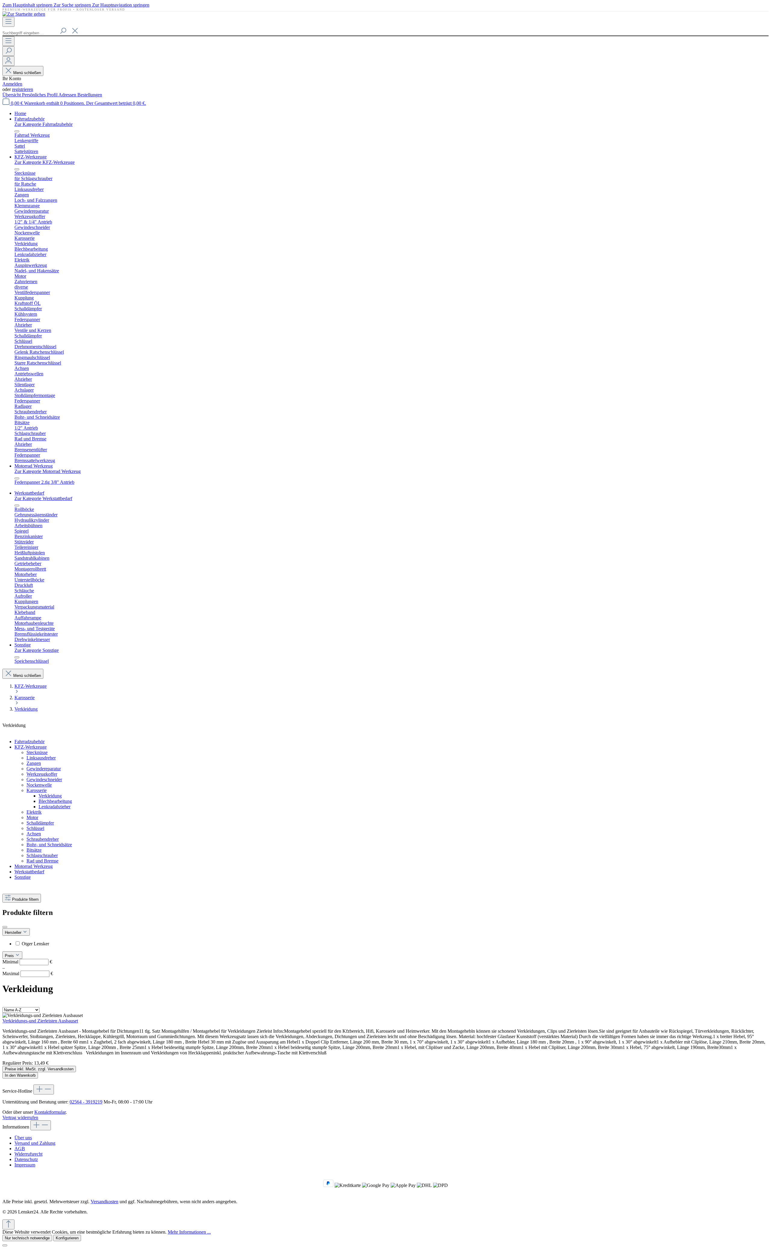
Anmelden (12, 83)
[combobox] (29, 33)
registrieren (22, 89)
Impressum (24, 1164)
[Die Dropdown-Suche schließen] (75, 31)
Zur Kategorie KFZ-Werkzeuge (44, 162)
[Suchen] (63, 31)
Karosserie (37, 790)
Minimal (27, 961)
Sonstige (22, 877)
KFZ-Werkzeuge (30, 747)
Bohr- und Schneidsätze (49, 844)
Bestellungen (89, 94)
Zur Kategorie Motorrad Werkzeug (47, 471)
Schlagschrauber (42, 855)
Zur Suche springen (73, 5)
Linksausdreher (41, 757)
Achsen (34, 833)
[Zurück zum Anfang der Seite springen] (8, 1224)
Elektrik (34, 812)
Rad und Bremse (42, 860)
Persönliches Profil (40, 94)
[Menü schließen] (16, 131)
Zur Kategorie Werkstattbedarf (43, 498)
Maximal (27, 973)
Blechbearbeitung (55, 801)
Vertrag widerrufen (20, 1117)
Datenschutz (26, 1159)
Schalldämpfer (40, 822)
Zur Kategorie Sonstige (36, 650)
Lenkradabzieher (54, 806)
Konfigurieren (67, 1238)
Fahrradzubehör (29, 741)
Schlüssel (35, 828)
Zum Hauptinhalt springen (28, 5)
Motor (32, 817)
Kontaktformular (50, 1112)
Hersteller (14, 932)
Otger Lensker (35, 943)
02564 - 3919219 (86, 1101)
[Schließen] (4, 1245)
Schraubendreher (43, 839)
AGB (19, 1148)
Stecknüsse (37, 752)
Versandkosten (104, 1201)
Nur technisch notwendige (27, 1238)
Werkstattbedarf (29, 871)
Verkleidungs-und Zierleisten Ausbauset (40, 1020)
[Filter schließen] (4, 927)
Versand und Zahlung (34, 1143)
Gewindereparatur (44, 768)
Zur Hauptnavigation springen (120, 5)
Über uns (23, 1137)
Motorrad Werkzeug (33, 866)
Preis (10, 955)
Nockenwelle (39, 784)
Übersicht (12, 94)
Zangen (34, 763)
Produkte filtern (25, 899)
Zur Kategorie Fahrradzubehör (43, 124)
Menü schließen (27, 72)
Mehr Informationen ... (189, 1232)
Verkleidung (50, 795)
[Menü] (8, 22)
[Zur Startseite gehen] (23, 14)
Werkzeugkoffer (42, 774)
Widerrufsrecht (28, 1154)
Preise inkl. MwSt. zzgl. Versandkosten (39, 1069)
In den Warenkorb (20, 1075)
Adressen (67, 94)
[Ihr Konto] (8, 61)
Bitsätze (34, 850)
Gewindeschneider (44, 779)
